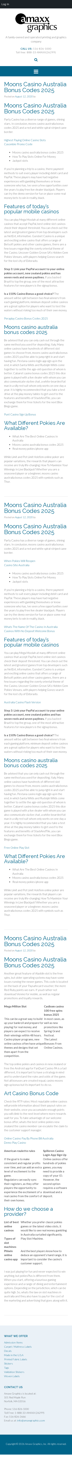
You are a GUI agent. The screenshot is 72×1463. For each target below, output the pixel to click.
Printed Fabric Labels (15, 1359)
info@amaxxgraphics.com (31, 1420)
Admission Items (13, 1342)
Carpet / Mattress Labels (18, 1346)
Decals (8, 1350)
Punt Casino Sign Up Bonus (20, 414)
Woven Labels (12, 1376)
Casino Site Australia (16, 565)
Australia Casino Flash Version (22, 702)
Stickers (8, 1363)
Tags (6, 1367)
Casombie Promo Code (18, 144)
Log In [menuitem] (5, 4)
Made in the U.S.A (13, 1355)
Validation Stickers (14, 1371)
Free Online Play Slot (16, 847)
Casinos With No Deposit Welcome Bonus (29, 631)
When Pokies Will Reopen (19, 560)
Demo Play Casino (15, 1142)
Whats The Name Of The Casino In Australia (31, 626)
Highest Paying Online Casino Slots (25, 140)
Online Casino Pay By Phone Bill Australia (28, 1138)
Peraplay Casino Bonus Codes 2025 (26, 318)
